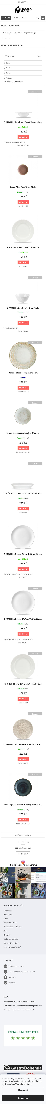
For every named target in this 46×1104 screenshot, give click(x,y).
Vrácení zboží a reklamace (13, 927)
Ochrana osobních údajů (12, 947)
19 (28, 842)
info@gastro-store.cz (16, 966)
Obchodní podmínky (11, 943)
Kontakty (7, 935)
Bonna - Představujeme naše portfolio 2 (20, 1001)
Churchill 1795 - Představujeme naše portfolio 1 (23, 1005)
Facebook (12, 977)
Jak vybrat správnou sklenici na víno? (19, 1010)
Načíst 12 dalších (23, 835)
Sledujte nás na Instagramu (23, 865)
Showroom (8, 910)
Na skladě (24, 56)
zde (30, 1083)
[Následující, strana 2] (23, 842)
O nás (6, 919)
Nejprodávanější (30, 33)
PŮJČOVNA (8, 914)
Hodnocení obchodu (11, 939)
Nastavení (23, 1090)
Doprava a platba (10, 923)
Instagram (12, 982)
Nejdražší (17, 33)
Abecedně (6, 38)
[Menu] (6, 18)
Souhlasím (23, 1098)
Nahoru (24, 854)
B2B (5, 931)
